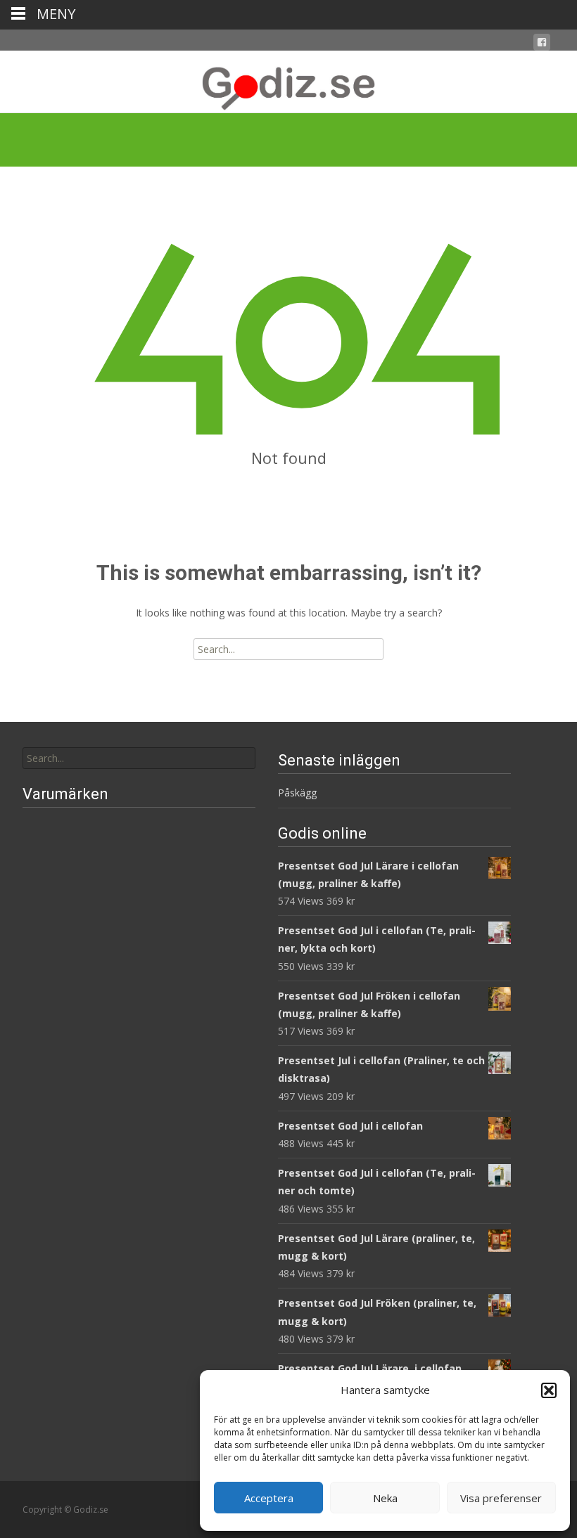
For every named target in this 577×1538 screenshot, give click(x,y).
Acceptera (268, 1498)
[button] (549, 1390)
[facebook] (541, 44)
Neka (385, 1498)
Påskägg (297, 792)
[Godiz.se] (288, 81)
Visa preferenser (501, 1498)
